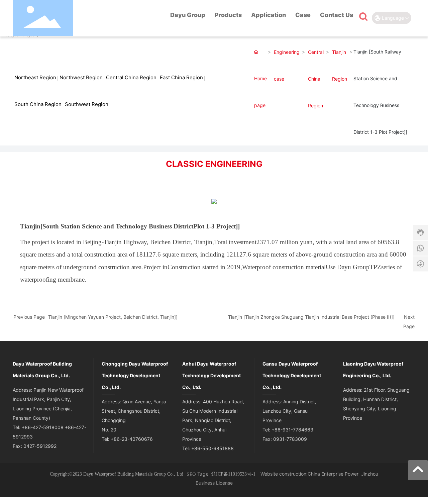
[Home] (157, 16)
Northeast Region (35, 77)
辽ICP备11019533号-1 (233, 474)
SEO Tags (197, 474)
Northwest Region (81, 77)
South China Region (38, 104)
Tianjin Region (339, 65)
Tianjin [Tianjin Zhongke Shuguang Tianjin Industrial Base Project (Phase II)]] (311, 317)
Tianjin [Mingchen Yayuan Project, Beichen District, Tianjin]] (113, 317)
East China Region (181, 77)
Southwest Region (86, 104)
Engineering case (287, 65)
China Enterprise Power (333, 474)
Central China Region (131, 77)
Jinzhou (369, 474)
